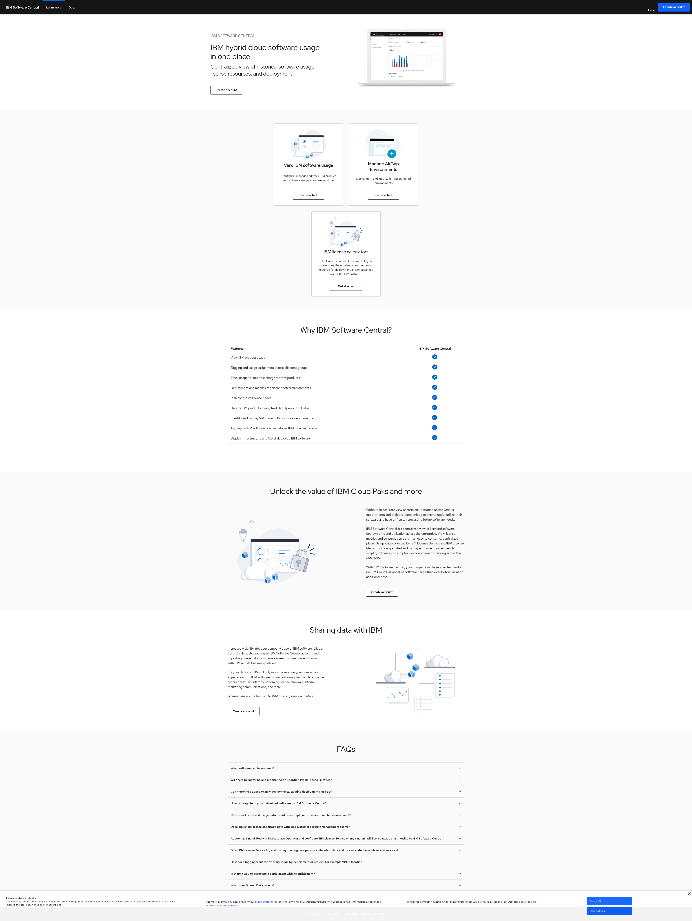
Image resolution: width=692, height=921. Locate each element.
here (533, 901)
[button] (689, 893)
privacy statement (226, 905)
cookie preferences (266, 901)
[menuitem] (674, 7)
